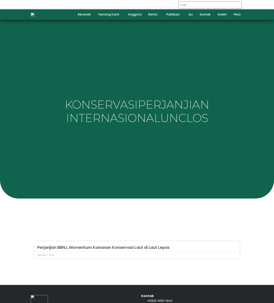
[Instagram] (174, 4)
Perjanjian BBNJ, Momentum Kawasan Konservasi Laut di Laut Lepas (103, 247)
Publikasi (172, 14)
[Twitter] (166, 4)
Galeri (222, 14)
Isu (190, 14)
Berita (152, 14)
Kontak (205, 14)
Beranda (84, 14)
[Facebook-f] (158, 4)
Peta (237, 14)
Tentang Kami (108, 14)
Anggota (134, 14)
